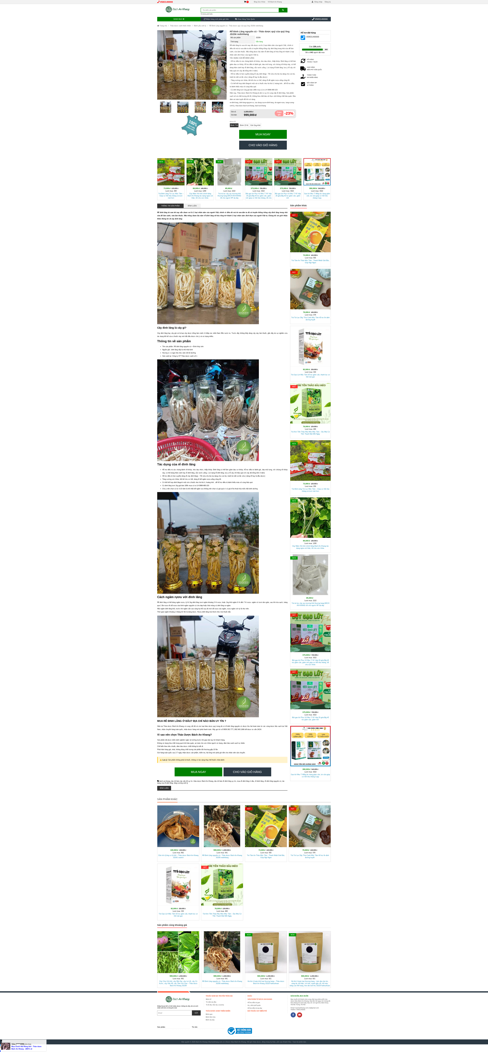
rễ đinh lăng (259, 781)
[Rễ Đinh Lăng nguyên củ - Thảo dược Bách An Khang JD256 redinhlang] (222, 833)
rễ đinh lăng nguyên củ (273, 781)
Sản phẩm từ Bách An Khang (260, 999)
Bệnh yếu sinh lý (200, 26)
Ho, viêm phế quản (254, 1005)
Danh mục (178, 19)
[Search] (283, 10)
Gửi (196, 1013)
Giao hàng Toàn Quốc (246, 19)
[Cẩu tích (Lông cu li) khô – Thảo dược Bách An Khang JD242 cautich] (178, 833)
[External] (243, 1031)
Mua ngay (263, 134)
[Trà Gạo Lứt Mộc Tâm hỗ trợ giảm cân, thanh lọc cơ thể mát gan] (310, 353)
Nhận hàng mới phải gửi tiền (217, 19)
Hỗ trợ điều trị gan (254, 1002)
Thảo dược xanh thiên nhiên (180, 26)
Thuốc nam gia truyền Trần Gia (219, 996)
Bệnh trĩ (208, 999)
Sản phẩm (161, 1027)
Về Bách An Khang (275, 2)
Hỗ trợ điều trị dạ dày (255, 1008)
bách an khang (164, 781)
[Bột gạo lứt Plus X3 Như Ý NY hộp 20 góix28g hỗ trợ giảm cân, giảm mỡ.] (287, 178)
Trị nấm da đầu (211, 1002)
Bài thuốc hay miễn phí (257, 1011)
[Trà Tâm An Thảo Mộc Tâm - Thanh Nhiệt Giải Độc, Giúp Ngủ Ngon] (310, 239)
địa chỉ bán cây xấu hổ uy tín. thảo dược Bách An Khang (192, 781)
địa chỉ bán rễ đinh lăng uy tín (225, 781)
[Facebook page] (293, 1014)
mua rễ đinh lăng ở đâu (245, 781)
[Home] (179, 9)
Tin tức (194, 1027)
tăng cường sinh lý (181, 783)
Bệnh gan (209, 1014)
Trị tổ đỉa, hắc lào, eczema (215, 1005)
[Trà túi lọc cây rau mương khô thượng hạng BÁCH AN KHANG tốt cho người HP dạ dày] (229, 178)
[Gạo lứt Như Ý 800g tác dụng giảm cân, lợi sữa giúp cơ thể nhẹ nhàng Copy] (317, 178)
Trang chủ (163, 26)
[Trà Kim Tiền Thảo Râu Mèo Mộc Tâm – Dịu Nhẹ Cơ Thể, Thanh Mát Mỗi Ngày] (310, 410)
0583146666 (166, 2)
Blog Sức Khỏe (259, 2)
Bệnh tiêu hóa (210, 1017)
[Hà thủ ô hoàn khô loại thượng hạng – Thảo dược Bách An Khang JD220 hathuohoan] (266, 959)
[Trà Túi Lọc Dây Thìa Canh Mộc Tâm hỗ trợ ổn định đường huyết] (310, 296)
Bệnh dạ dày (210, 1020)
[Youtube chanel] (299, 1014)
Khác (250, 996)
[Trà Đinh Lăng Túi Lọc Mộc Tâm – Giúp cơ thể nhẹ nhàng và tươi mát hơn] (171, 178)
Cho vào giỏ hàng (263, 145)
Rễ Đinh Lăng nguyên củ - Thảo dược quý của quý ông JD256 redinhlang (236, 26)
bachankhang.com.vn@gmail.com (307, 1008)
